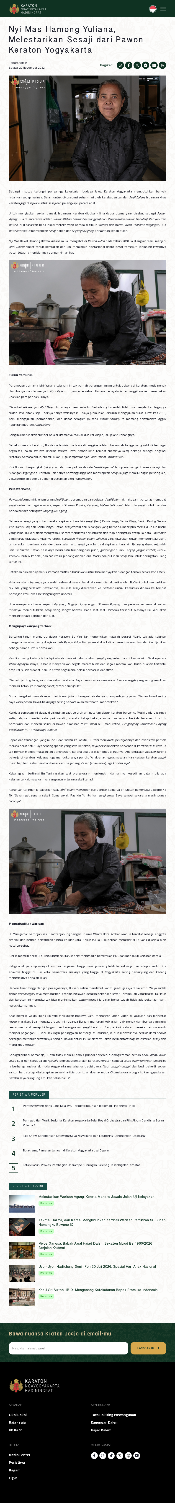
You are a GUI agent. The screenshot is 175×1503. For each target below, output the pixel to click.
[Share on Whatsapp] (120, 65)
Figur (13, 1477)
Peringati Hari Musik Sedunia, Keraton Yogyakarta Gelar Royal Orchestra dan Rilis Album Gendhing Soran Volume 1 (93, 1123)
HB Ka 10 (16, 1430)
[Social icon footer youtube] (136, 1455)
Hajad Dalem (101, 1430)
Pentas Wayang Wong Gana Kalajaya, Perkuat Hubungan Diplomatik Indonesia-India (79, 1105)
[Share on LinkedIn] (154, 65)
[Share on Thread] (162, 65)
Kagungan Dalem (104, 1422)
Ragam (15, 1470)
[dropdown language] (153, 9)
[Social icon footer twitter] (119, 1455)
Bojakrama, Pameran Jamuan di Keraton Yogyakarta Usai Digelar (66, 1150)
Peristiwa (17, 1462)
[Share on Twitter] (137, 65)
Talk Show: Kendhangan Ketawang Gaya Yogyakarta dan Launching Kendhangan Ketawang (84, 1135)
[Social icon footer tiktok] (111, 1455)
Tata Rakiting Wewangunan (113, 1414)
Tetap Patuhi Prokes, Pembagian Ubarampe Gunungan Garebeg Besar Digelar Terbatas (81, 1165)
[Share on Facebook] (128, 65)
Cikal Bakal (18, 1414)
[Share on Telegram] (145, 65)
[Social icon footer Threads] (128, 1455)
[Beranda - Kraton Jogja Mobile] (27, 8)
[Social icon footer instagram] (102, 1455)
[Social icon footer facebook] (94, 1455)
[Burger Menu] (163, 8)
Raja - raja (17, 1422)
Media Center (20, 1455)
